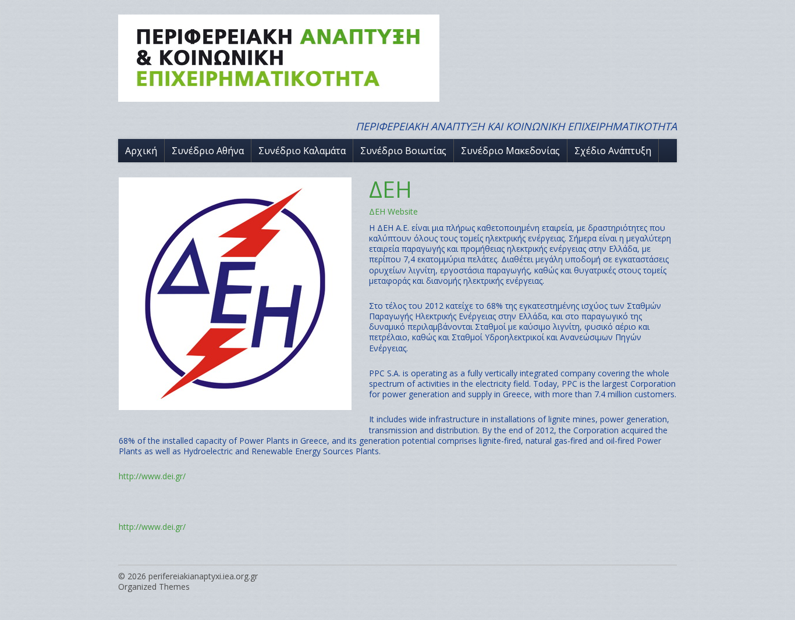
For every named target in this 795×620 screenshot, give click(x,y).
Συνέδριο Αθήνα (208, 150)
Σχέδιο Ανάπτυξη (612, 150)
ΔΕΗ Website (393, 211)
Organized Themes (154, 586)
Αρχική (141, 150)
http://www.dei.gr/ (152, 476)
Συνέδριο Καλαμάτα (302, 150)
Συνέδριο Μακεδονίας (510, 150)
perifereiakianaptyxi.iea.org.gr (203, 576)
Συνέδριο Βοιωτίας (403, 150)
